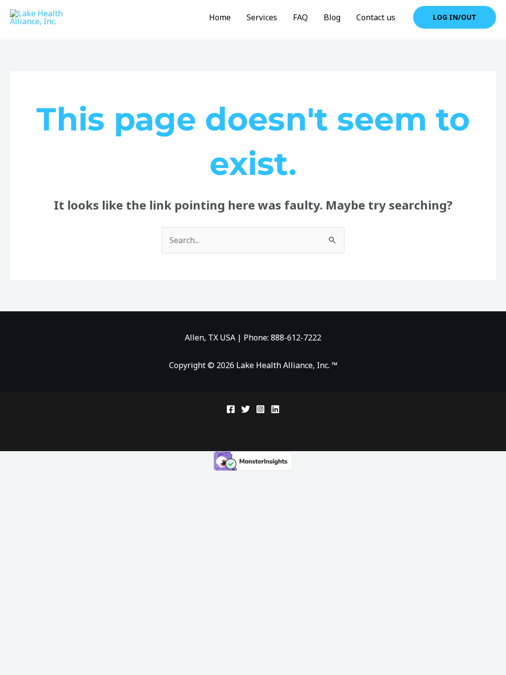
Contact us (375, 17)
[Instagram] (260, 409)
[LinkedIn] (275, 409)
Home (220, 17)
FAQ (300, 17)
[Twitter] (245, 409)
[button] (454, 17)
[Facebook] (230, 409)
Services (262, 17)
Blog (332, 17)
